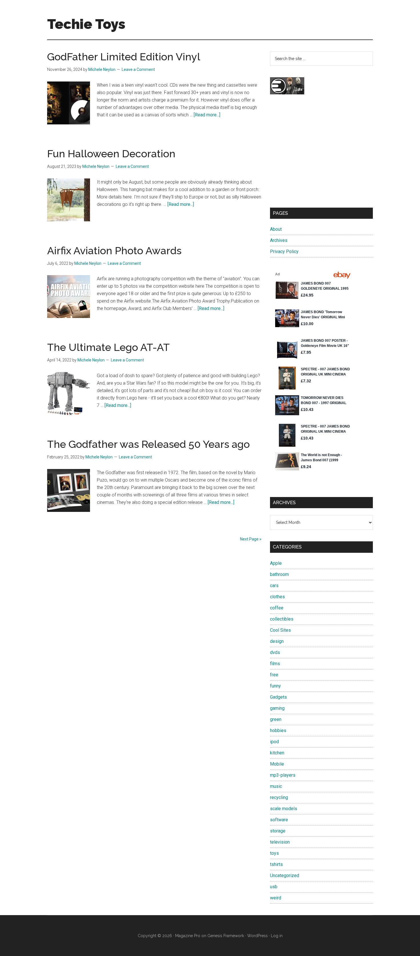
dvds (275, 652)
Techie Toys (86, 24)
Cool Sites (280, 630)
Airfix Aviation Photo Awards (114, 251)
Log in (277, 935)
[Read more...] (207, 115)
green (275, 719)
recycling (279, 797)
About (276, 229)
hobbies (278, 730)
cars (274, 585)
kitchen (277, 753)
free (274, 674)
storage (277, 831)
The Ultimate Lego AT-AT (108, 347)
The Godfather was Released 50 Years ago (148, 444)
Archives (278, 240)
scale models (283, 808)
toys (274, 853)
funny (275, 686)
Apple (276, 563)
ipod (274, 741)
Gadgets (278, 697)
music (276, 786)
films (275, 663)
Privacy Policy (284, 251)
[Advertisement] (321, 156)
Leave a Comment (138, 69)
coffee (276, 608)
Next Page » (250, 539)
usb (273, 886)
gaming (277, 708)
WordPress (257, 935)
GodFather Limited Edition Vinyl (123, 57)
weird (275, 898)
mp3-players (282, 775)
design (277, 641)
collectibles (281, 619)
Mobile (277, 764)
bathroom (279, 574)
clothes (277, 596)
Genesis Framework (225, 935)
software (279, 819)
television (280, 842)
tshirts (276, 864)
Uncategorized (284, 875)
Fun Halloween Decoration (111, 154)
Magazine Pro (187, 935)
